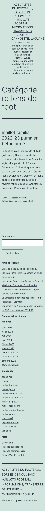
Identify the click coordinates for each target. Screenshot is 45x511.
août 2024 (7, 327)
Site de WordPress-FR (13, 455)
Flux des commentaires (13, 451)
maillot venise (9, 414)
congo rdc (7, 377)
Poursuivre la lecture (26, 188)
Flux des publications (12, 447)
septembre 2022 (10, 365)
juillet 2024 (7, 331)
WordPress (31, 500)
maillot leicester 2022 (13, 393)
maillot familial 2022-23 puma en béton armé (20, 138)
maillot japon (8, 389)
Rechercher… (9, 236)
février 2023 (8, 344)
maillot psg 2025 (10, 401)
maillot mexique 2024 (13, 397)
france (5, 381)
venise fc (6, 430)
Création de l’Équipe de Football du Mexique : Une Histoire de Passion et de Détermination (22, 273)
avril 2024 (7, 340)
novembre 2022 (10, 356)
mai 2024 (6, 336)
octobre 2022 (9, 361)
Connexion (7, 442)
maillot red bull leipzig (13, 410)
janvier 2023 (8, 348)
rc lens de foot (26, 201)
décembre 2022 (10, 352)
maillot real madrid (11, 406)
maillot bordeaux (10, 385)
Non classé (7, 418)
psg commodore (10, 422)
